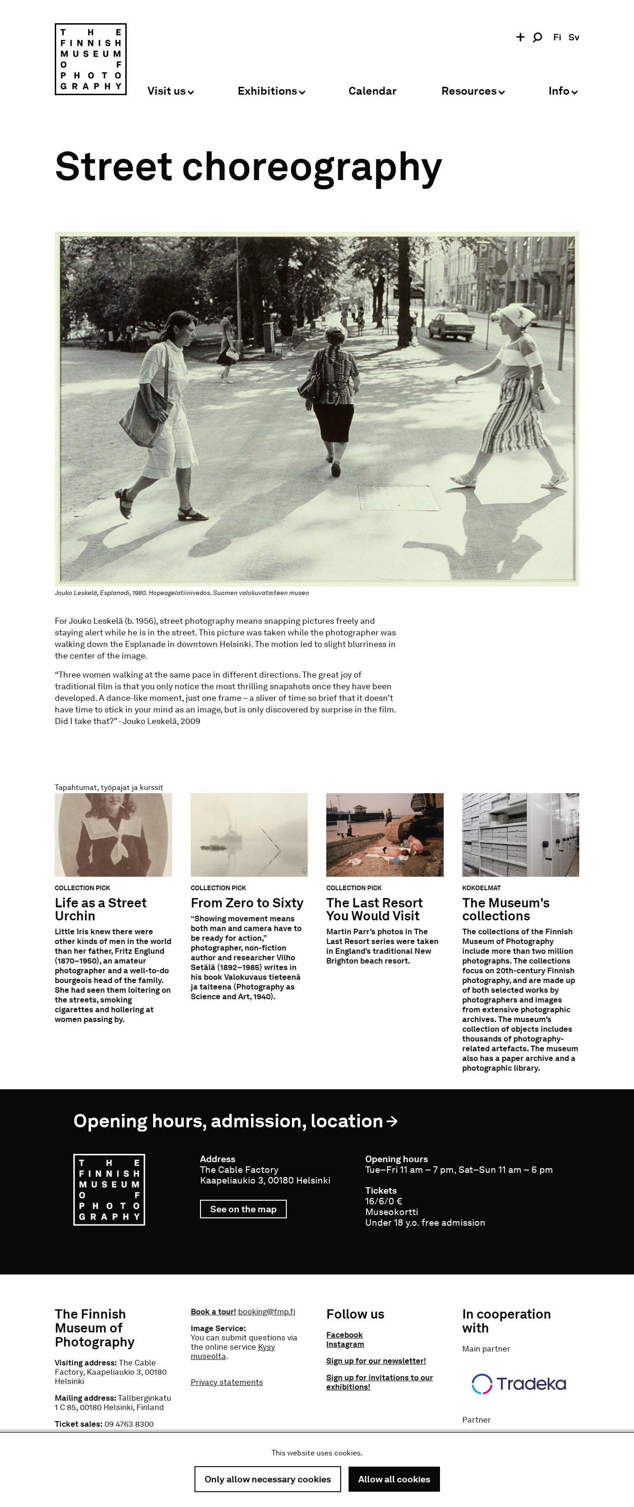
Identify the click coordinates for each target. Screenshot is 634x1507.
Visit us (167, 91)
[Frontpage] (91, 60)
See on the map (248, 1210)
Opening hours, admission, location (228, 1120)
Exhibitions (267, 91)
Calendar (373, 91)
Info (559, 91)
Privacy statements (227, 1382)
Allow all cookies (394, 1479)
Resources (469, 91)
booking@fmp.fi (266, 1311)
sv (574, 37)
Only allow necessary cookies (268, 1479)
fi (557, 37)
